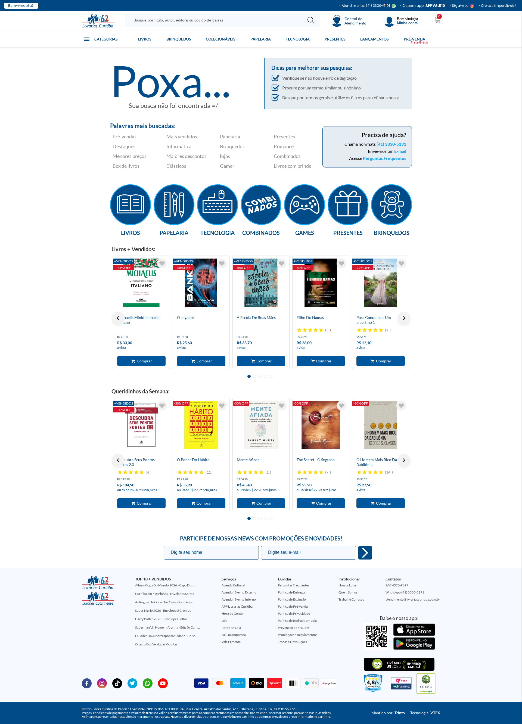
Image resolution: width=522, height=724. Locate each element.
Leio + (226, 621)
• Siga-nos (458, 6)
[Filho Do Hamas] (321, 283)
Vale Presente (231, 642)
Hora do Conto (232, 613)
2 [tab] (254, 376)
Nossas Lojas (347, 585)
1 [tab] (249, 376)
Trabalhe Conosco (351, 599)
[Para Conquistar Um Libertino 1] (380, 283)
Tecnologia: (425, 712)
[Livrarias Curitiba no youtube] (163, 683)
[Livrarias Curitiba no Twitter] (132, 683)
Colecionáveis (220, 39)
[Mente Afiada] (261, 425)
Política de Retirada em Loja (297, 621)
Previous (118, 318)
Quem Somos (348, 592)
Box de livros (126, 166)
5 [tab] (270, 376)
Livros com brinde (292, 166)
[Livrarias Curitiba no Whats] (148, 683)
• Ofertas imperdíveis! (497, 5)
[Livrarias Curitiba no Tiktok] (117, 683)
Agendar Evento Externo (239, 592)
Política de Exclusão (292, 599)
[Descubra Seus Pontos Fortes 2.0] (141, 425)
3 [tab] (260, 376)
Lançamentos (374, 39)
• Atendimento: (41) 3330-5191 (364, 6)
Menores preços (130, 156)
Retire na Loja (231, 628)
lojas (225, 156)
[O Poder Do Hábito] (201, 425)
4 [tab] (265, 376)
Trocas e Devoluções (292, 642)
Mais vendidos (181, 136)
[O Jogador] (201, 283)
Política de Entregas (292, 592)
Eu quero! (365, 553)
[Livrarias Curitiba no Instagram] (102, 683)
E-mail (400, 151)
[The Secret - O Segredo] (321, 425)
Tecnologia (298, 39)
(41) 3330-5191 (391, 144)
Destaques (124, 146)
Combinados (287, 156)
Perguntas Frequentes (384, 158)
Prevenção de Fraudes (293, 628)
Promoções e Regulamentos (297, 635)
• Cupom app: (422, 5)
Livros (144, 39)
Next (404, 318)
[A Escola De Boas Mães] (261, 283)
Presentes (335, 39)
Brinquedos (178, 39)
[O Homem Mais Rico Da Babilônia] (380, 425)
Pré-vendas (124, 136)
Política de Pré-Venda (293, 606)
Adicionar (141, 361)
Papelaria (260, 39)
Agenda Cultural (233, 585)
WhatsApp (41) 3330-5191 (405, 592)
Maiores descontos (186, 156)
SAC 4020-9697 (397, 585)
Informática (178, 146)
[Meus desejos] (162, 263)
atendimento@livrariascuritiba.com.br (413, 599)
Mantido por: (388, 712)
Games (304, 232)
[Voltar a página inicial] (98, 20)
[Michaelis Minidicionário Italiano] (141, 283)
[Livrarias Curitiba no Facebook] (87, 683)
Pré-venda (414, 39)
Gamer (227, 166)
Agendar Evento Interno (239, 599)
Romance (284, 146)
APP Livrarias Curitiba (237, 606)
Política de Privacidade (294, 613)
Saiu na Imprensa (234, 635)
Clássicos (176, 166)
